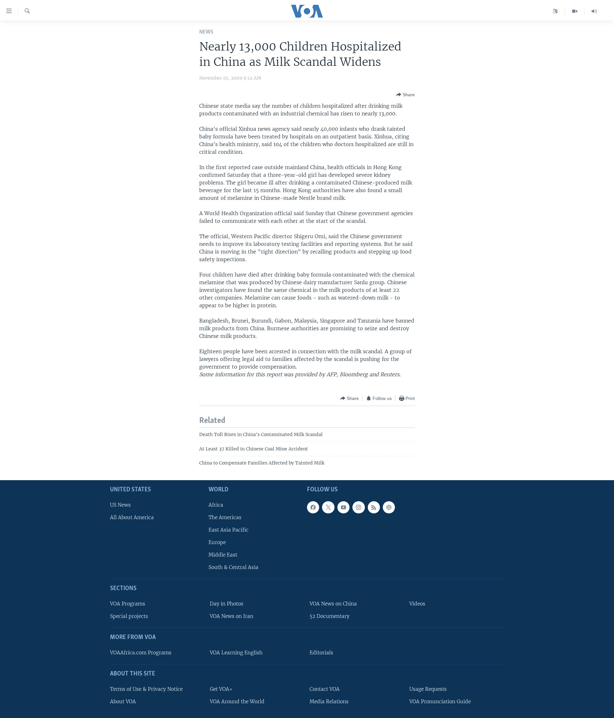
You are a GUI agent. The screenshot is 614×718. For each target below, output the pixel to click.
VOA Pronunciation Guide (440, 701)
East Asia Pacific (228, 530)
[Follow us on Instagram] (358, 507)
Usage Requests (428, 689)
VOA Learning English (236, 653)
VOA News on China (333, 604)
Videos (417, 604)
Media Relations (329, 701)
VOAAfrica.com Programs (140, 653)
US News (120, 505)
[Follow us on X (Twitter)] (328, 507)
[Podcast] (389, 507)
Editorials (321, 653)
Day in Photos (226, 604)
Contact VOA (325, 689)
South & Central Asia (233, 568)
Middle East (223, 555)
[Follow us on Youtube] (343, 507)
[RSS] (374, 507)
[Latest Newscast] (594, 11)
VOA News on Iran (231, 616)
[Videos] (575, 11)
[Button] (405, 94)
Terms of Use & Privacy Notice (146, 689)
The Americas (225, 517)
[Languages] (555, 11)
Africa (216, 505)
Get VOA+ (221, 689)
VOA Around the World (237, 701)
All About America (132, 517)
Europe (217, 542)
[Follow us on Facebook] (313, 507)
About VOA (123, 701)
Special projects (129, 616)
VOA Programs (127, 604)
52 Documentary (330, 616)
